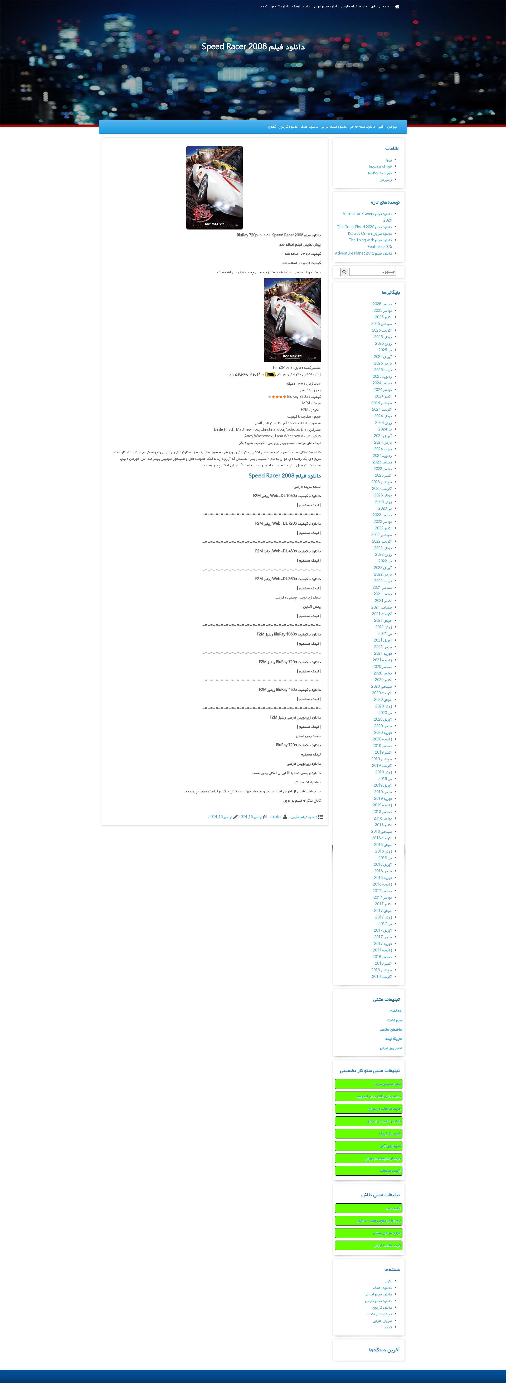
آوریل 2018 (383, 865)
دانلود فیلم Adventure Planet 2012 (363, 254)
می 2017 (385, 924)
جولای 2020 (383, 700)
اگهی (373, 6)
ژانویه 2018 (382, 885)
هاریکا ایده (393, 1039)
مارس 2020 (383, 726)
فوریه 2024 (383, 449)
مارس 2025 (383, 364)
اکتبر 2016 (383, 964)
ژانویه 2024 (382, 456)
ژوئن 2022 (383, 555)
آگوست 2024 (382, 410)
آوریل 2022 (383, 568)
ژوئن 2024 (383, 423)
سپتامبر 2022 (381, 535)
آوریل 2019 (383, 786)
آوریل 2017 (383, 931)
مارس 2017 (383, 937)
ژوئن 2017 (383, 918)
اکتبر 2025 (383, 317)
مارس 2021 (383, 647)
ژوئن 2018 (383, 852)
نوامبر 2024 (383, 390)
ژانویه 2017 (382, 950)
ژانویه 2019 (382, 805)
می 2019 (385, 779)
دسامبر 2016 (382, 957)
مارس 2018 (383, 871)
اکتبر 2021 (383, 601)
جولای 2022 (383, 548)
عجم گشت (394, 1020)
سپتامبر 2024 (381, 403)
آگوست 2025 (382, 331)
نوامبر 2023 (383, 469)
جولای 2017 (383, 911)
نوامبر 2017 (383, 898)
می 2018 (385, 858)
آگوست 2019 (382, 766)
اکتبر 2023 (383, 476)
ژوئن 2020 (383, 707)
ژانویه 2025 (382, 377)
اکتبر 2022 (383, 528)
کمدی (264, 6)
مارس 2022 (383, 575)
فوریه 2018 (383, 878)
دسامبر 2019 (382, 746)
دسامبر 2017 (382, 891)
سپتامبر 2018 (381, 832)
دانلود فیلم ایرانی (326, 6)
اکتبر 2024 (383, 397)
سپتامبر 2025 (381, 324)
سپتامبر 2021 (381, 608)
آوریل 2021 (383, 641)
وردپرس (386, 180)
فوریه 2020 (383, 733)
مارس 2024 (383, 443)
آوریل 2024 (383, 436)
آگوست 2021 (382, 614)
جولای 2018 (383, 845)
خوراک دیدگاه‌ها (380, 173)
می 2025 (385, 350)
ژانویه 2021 (382, 660)
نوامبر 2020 (383, 674)
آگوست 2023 (382, 489)
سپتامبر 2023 (381, 482)
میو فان (384, 6)
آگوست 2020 (382, 693)
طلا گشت (396, 1011)
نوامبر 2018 (383, 819)
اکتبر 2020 (383, 680)
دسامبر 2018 (382, 812)
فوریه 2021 (383, 654)
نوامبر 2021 (383, 594)
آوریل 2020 (383, 720)
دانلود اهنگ (301, 6)
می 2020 (385, 713)
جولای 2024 (383, 416)
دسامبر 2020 (382, 667)
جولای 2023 (383, 495)
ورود (388, 160)
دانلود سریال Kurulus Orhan (370, 234)
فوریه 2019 (383, 799)
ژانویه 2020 (382, 739)
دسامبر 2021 (382, 588)
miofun (276, 817)
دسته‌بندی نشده (379, 1314)
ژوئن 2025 (383, 344)
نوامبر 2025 (383, 311)
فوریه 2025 (383, 370)
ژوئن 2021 (383, 627)
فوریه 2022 (383, 581)
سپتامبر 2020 (381, 687)
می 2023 (385, 509)
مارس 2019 (383, 792)
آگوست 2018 (382, 838)
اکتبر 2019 (383, 753)
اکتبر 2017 (383, 904)
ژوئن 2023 (383, 502)
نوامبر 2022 (383, 522)
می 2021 (385, 634)
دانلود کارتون (280, 6)
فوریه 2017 (383, 944)
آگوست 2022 (382, 542)
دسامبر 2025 (382, 304)
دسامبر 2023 (382, 463)
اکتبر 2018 (383, 825)
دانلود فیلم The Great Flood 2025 (364, 227)
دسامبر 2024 (382, 383)
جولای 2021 (383, 621)
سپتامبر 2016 (381, 970)
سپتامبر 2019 (381, 759)
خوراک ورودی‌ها (380, 167)
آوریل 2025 (383, 357)
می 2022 (385, 561)
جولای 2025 (383, 337)
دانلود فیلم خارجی (354, 6)
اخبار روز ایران (391, 1048)
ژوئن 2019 (383, 772)
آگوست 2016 (382, 977)
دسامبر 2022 (382, 515)
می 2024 (385, 430)
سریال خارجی (382, 1321)
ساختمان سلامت (391, 1030)
